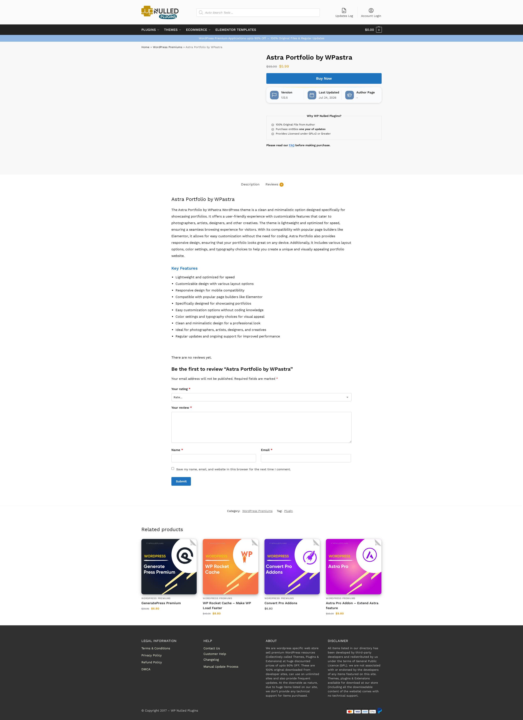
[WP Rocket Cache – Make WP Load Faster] (230, 566)
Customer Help (214, 654)
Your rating (180, 389)
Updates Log (344, 15)
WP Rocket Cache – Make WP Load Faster (227, 605)
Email (266, 450)
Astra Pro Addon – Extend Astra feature (352, 605)
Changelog (211, 659)
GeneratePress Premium (161, 603)
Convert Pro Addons (280, 603)
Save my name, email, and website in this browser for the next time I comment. (233, 469)
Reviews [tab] (274, 184)
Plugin (288, 511)
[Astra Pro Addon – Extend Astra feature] (353, 566)
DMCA (145, 669)
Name (177, 450)
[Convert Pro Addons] (292, 566)
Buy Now (324, 78)
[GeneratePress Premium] (169, 566)
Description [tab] (250, 184)
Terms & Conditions (155, 648)
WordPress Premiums (167, 47)
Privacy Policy (151, 655)
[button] (373, 30)
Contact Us (211, 648)
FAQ (291, 145)
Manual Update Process (220, 666)
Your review (181, 407)
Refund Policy (151, 662)
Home (145, 47)
